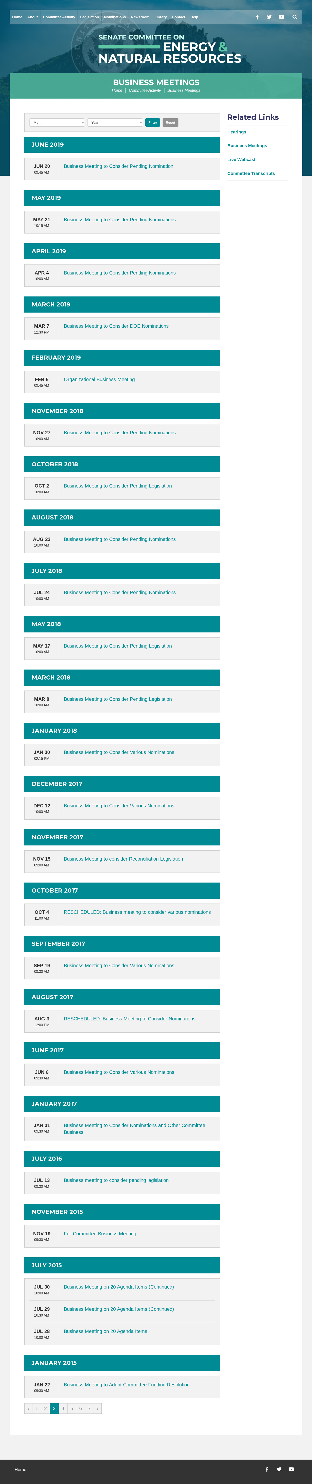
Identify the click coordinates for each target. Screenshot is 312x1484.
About (32, 17)
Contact (178, 17)
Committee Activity (59, 17)
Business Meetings (156, 82)
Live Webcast (241, 159)
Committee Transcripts (251, 173)
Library (161, 17)
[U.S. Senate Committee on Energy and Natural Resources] (156, 48)
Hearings (236, 132)
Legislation (89, 17)
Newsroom (140, 17)
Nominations (115, 17)
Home (17, 17)
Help (194, 17)
